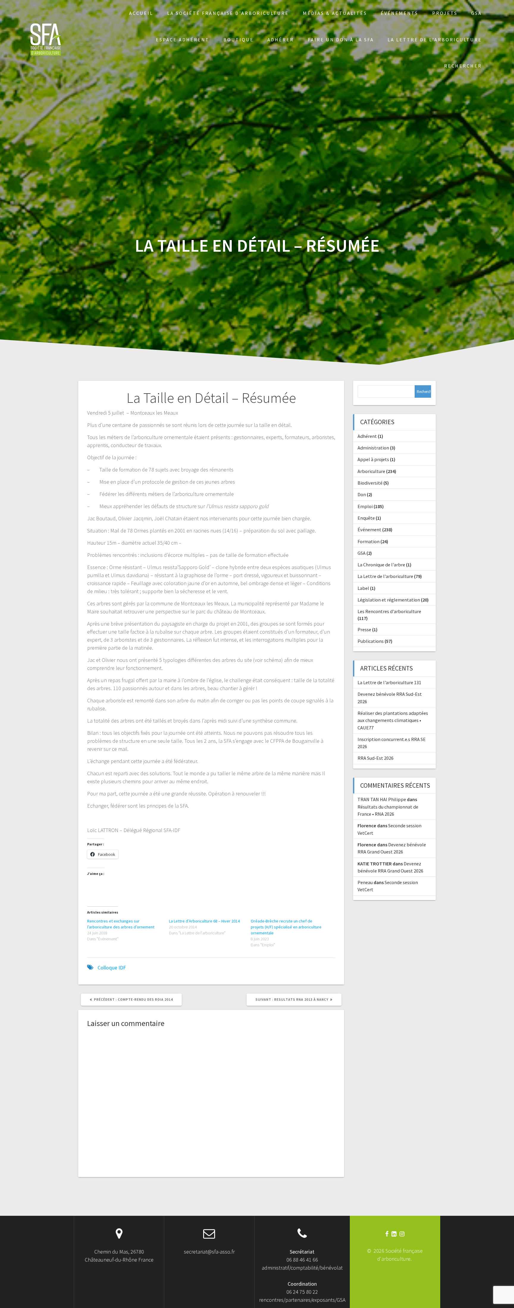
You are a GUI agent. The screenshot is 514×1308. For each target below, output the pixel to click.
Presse (364, 629)
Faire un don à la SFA (341, 40)
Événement (369, 529)
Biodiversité (370, 483)
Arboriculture (371, 471)
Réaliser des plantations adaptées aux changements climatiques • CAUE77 (393, 720)
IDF (122, 967)
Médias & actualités (335, 13)
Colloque (107, 967)
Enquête (366, 518)
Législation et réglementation (389, 600)
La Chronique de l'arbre (381, 565)
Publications (371, 641)
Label (363, 588)
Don (362, 494)
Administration (373, 448)
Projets (444, 13)
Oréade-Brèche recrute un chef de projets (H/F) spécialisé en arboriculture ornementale (286, 927)
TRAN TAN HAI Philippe (382, 799)
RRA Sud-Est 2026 (376, 758)
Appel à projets (373, 459)
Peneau (365, 882)
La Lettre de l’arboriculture (435, 40)
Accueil (141, 13)
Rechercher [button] (463, 66)
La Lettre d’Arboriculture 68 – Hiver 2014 (204, 921)
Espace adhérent (182, 40)
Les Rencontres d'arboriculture (389, 611)
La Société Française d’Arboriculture (228, 13)
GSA (476, 13)
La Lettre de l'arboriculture (385, 576)
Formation (369, 541)
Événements (399, 13)
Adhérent (367, 436)
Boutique (238, 40)
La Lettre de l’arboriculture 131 (389, 682)
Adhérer (280, 40)
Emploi (365, 506)
